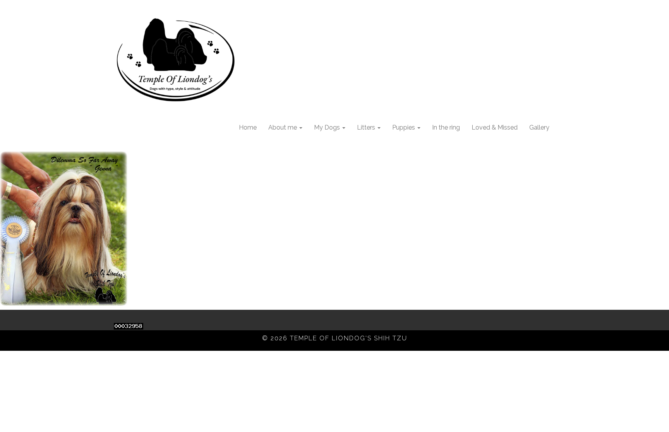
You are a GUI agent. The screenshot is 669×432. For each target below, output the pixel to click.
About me (283, 127)
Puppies (404, 127)
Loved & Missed (495, 127)
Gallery (539, 127)
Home (248, 127)
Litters (367, 127)
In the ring (446, 127)
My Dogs (327, 127)
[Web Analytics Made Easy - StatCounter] (128, 325)
